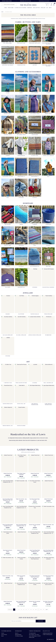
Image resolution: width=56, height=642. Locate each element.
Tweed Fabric (11, 7)
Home (5, 7)
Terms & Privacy (4, 634)
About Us (16, 633)
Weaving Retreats (18, 634)
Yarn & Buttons (36, 7)
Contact (2, 633)
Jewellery (43, 7)
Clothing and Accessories (20, 7)
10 (35, 609)
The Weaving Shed (28, 4)
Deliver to (47, 3)
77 (43, 609)
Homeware (29, 7)
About (50, 7)
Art (47, 7)
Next (47, 609)
